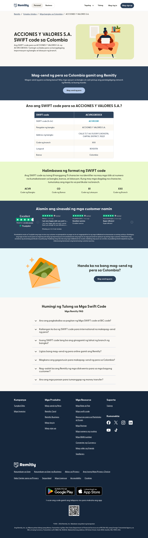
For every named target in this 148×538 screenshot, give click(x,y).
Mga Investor (20, 411)
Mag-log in (50, 423)
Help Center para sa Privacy (26, 478)
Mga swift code (83, 411)
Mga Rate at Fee (83, 406)
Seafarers (80, 454)
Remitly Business (52, 417)
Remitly (17, 14)
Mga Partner (81, 426)
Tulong (100, 5)
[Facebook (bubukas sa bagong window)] (109, 423)
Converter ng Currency (86, 443)
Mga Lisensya (61, 478)
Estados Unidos (30, 14)
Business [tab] (49, 5)
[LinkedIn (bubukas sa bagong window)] (131, 423)
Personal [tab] (37, 5)
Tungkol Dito (19, 406)
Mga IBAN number (84, 437)
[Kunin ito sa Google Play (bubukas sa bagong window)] (60, 491)
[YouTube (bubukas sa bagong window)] (109, 430)
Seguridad (46, 478)
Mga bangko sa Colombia (51, 14)
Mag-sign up (50, 428)
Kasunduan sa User (22, 472)
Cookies (88, 478)
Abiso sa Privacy (72, 472)
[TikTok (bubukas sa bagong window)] (116, 430)
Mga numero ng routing (86, 431)
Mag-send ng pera (74, 90)
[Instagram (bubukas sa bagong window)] (123, 423)
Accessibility (75, 478)
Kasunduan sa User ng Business (47, 472)
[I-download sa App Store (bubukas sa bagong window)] (89, 491)
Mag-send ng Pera (53, 406)
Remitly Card (50, 411)
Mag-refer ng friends (85, 448)
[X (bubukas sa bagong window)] (116, 422)
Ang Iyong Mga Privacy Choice (96, 472)
